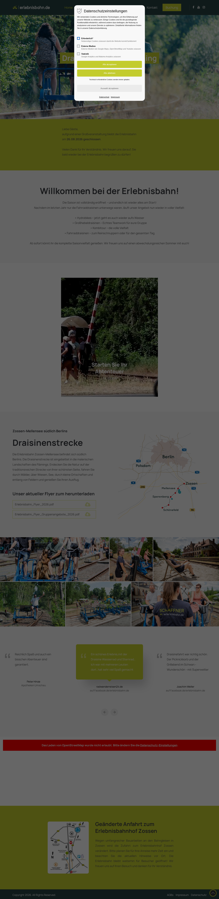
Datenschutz (104, 97)
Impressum (115, 97)
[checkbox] (78, 38)
